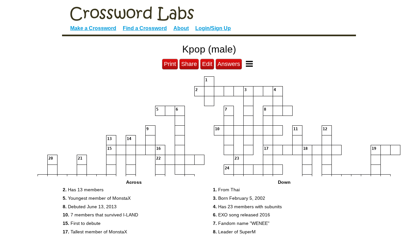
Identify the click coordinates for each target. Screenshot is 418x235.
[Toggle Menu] (249, 64)
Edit (207, 64)
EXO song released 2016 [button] (241, 214)
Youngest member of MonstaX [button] (97, 198)
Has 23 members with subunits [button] (247, 206)
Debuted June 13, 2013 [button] (90, 206)
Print (170, 64)
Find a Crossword (145, 28)
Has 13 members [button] (83, 189)
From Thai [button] (226, 189)
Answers (228, 64)
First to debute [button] (82, 223)
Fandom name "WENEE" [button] (241, 223)
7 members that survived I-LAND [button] (100, 214)
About (181, 28)
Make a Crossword (93, 28)
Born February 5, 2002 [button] (239, 198)
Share (189, 64)
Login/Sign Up (213, 28)
